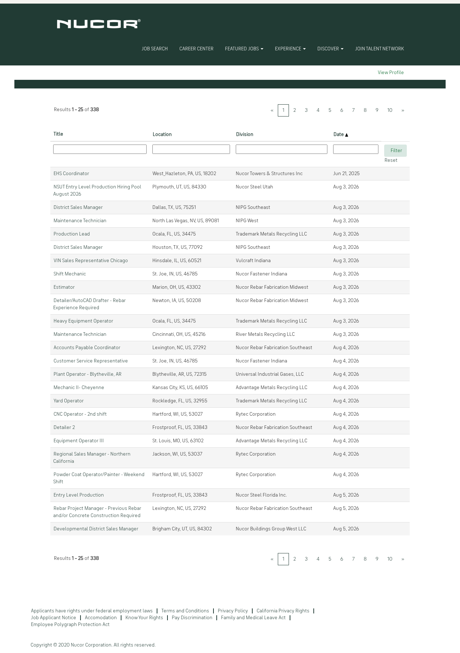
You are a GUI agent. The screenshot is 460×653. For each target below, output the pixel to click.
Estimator (64, 287)
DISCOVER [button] (328, 48)
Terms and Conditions (185, 610)
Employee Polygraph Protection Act (70, 624)
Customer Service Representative (91, 361)
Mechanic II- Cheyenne (79, 387)
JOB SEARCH (155, 48)
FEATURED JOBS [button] (242, 48)
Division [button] (244, 134)
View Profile (391, 72)
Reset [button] (391, 160)
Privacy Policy (233, 610)
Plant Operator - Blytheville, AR (87, 374)
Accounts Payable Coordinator (87, 347)
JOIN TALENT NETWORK (379, 48)
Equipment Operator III (79, 440)
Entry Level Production (79, 495)
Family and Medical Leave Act (253, 617)
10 (389, 110)
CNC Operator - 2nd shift (80, 414)
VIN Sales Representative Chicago (91, 260)
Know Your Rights (144, 617)
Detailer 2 (64, 427)
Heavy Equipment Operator (83, 321)
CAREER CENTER (196, 48)
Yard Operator (69, 400)
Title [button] (58, 134)
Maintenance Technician (80, 220)
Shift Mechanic (70, 274)
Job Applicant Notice (53, 617)
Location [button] (162, 134)
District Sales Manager (78, 207)
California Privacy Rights (283, 610)
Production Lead (72, 234)
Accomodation (101, 617)
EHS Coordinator (71, 173)
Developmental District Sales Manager (96, 528)
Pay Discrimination (192, 617)
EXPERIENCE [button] (288, 48)
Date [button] (339, 134)
